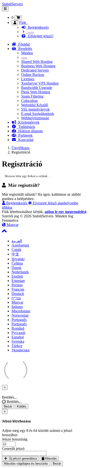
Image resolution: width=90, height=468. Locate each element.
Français (18, 289)
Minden (27, 53)
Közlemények (27, 122)
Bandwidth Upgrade (36, 88)
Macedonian (21, 311)
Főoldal (23, 44)
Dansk (16, 268)
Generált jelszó (13, 449)
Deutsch (18, 294)
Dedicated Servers (35, 70)
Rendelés (24, 49)
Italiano (17, 307)
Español (18, 337)
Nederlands (20, 272)
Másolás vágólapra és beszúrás (26, 463)
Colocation (29, 101)
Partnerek (24, 135)
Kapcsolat (24, 140)
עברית (16, 298)
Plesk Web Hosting (35, 92)
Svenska (18, 341)
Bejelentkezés (37, 27)
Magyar (12, 225)
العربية (17, 241)
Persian (17, 285)
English (17, 276)
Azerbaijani (20, 245)
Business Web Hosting (38, 66)
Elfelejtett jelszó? (40, 36)
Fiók (23, 22)
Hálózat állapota (29, 131)
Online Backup (32, 75)
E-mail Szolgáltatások (37, 114)
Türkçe (17, 346)
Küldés (21, 406)
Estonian (18, 281)
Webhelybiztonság (35, 118)
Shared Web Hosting (37, 62)
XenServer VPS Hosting (40, 83)
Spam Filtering (32, 96)
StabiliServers (12, 4)
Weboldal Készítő (34, 105)
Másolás (50, 458)
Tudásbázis (25, 127)
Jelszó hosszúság (14, 439)
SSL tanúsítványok (35, 109)
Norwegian (20, 315)
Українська (21, 350)
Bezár (8, 406)
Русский (18, 333)
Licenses (27, 79)
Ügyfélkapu (21, 148)
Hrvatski (18, 259)
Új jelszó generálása (22, 458)
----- (30, 32)
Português (19, 320)
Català (16, 249)
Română (18, 328)
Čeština (17, 263)
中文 (15, 254)
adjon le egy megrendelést (65, 212)
